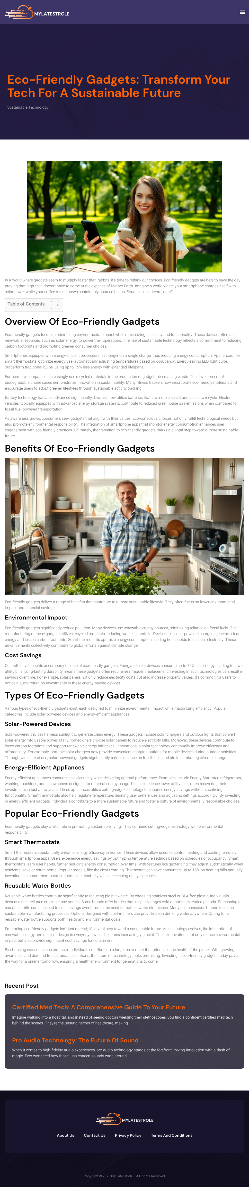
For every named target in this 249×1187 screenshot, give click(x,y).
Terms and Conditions (171, 1135)
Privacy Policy (128, 1135)
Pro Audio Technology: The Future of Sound (75, 1040)
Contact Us (94, 1135)
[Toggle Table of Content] (52, 305)
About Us (65, 1135)
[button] (243, 12)
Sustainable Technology (28, 107)
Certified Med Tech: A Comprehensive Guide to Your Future (98, 1007)
